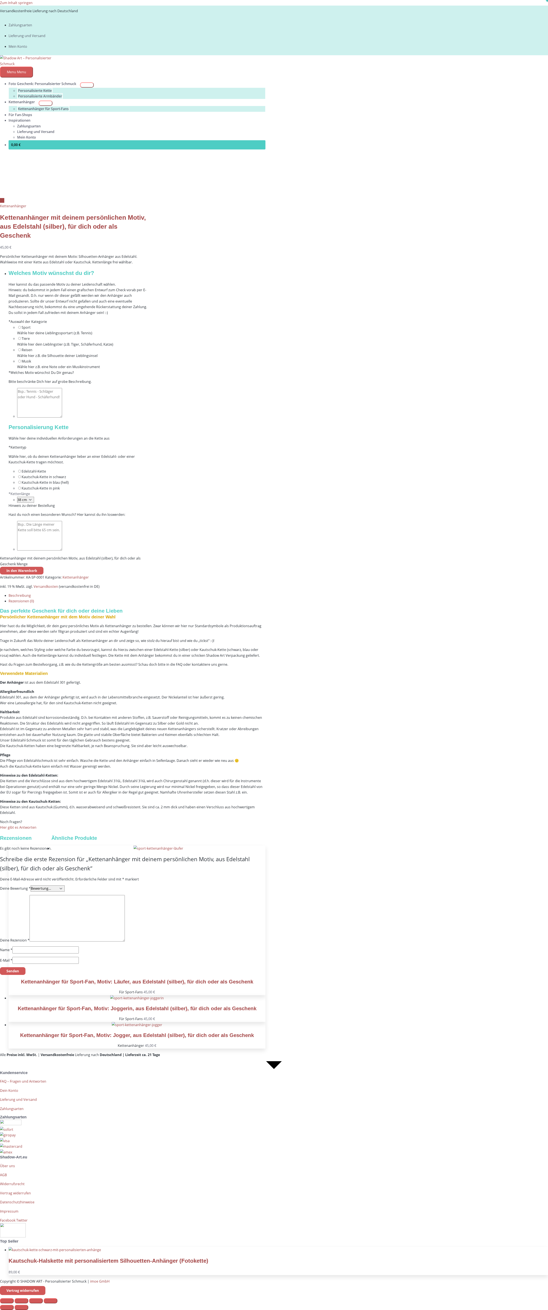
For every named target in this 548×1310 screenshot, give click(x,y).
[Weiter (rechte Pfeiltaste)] (21, 1307)
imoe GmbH (100, 1281)
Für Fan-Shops (20, 114)
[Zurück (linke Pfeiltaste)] (7, 1307)
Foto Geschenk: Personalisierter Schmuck (42, 83)
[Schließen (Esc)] (50, 1300)
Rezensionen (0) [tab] (21, 601)
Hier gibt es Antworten (18, 827)
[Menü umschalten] (87, 85)
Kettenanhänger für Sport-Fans (43, 108)
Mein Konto (18, 46)
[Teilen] (36, 1300)
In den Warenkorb (21, 570)
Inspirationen (19, 120)
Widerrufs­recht (12, 1184)
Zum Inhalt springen (16, 2)
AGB (3, 1175)
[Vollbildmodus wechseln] (21, 1300)
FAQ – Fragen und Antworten (23, 1081)
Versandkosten (46, 586)
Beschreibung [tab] (20, 595)
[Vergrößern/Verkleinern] (7, 1300)
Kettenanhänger (22, 102)
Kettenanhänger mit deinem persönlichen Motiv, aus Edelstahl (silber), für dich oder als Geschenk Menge (70, 561)
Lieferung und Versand (27, 35)
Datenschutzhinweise (17, 1202)
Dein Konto (9, 1090)
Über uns (7, 1166)
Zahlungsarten (20, 25)
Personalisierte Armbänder (40, 96)
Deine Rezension (15, 940)
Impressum (9, 1211)
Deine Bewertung (15, 888)
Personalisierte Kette (35, 90)
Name (6, 949)
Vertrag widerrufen (15, 1193)
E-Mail (6, 960)
